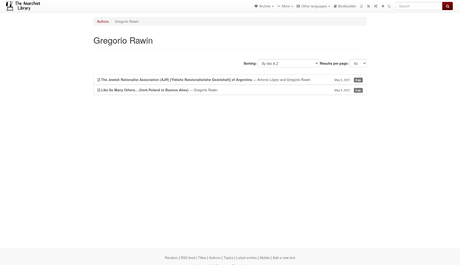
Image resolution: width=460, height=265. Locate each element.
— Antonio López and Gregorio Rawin (231, 79)
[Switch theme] (389, 6)
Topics (228, 257)
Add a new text (284, 257)
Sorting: (250, 63)
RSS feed (188, 257)
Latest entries (246, 257)
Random (171, 257)
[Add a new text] (382, 6)
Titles (202, 257)
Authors (103, 21)
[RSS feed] (368, 6)
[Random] (375, 6)
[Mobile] (361, 6)
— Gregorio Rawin (231, 89)
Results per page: (334, 63)
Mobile (265, 257)
